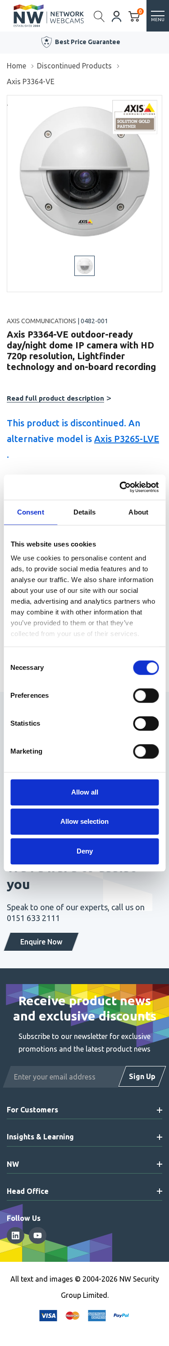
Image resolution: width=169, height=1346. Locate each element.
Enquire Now (41, 942)
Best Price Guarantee (87, 41)
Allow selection (84, 821)
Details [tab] (84, 512)
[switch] (146, 695)
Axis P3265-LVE (126, 439)
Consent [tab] (30, 512)
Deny (85, 851)
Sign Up (142, 1076)
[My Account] (117, 15)
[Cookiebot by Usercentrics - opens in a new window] (120, 487)
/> (10, 102)
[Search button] (99, 15)
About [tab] (138, 512)
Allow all (84, 792)
